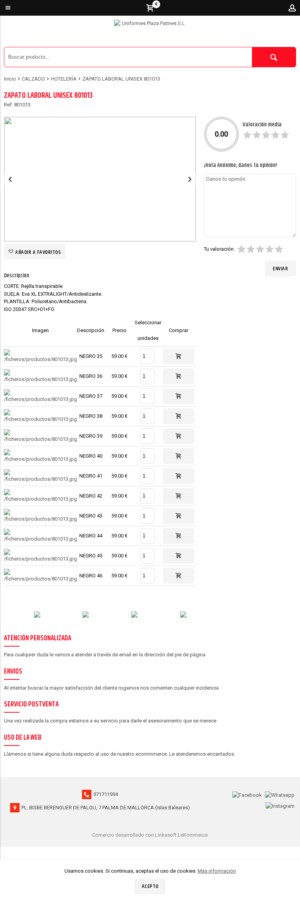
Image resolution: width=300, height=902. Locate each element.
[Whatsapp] (280, 794)
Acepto (150, 886)
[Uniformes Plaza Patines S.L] (150, 33)
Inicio (10, 79)
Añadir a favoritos (37, 252)
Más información (217, 871)
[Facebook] (247, 794)
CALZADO (33, 79)
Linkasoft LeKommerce (181, 835)
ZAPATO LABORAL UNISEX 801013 (121, 79)
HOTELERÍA (64, 79)
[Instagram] (280, 805)
